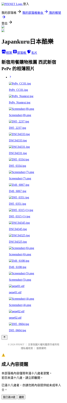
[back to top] (4, 337)
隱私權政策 (27, 348)
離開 (21, 397)
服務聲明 (41, 348)
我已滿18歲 (9, 397)
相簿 (9, 52)
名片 (34, 52)
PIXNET (20, 344)
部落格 (22, 52)
